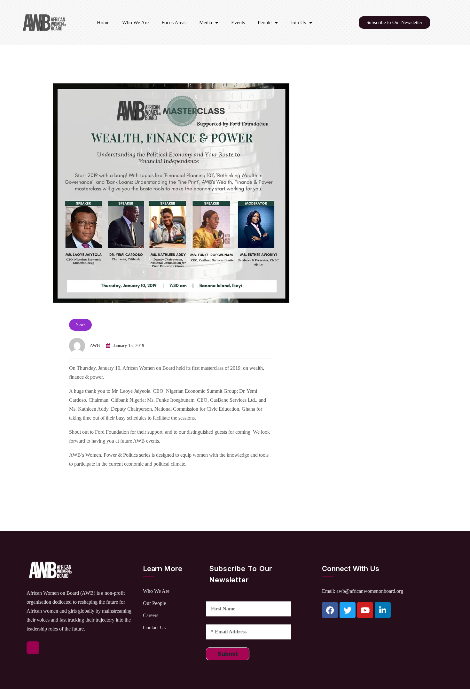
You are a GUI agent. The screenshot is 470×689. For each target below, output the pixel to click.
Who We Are (135, 22)
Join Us (298, 22)
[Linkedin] (383, 610)
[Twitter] (348, 610)
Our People (154, 603)
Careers (150, 615)
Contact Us (154, 627)
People (264, 22)
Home (103, 22)
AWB (95, 345)
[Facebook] (330, 610)
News (80, 324)
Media (205, 22)
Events (238, 22)
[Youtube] (365, 610)
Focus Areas (173, 22)
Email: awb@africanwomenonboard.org (362, 591)
